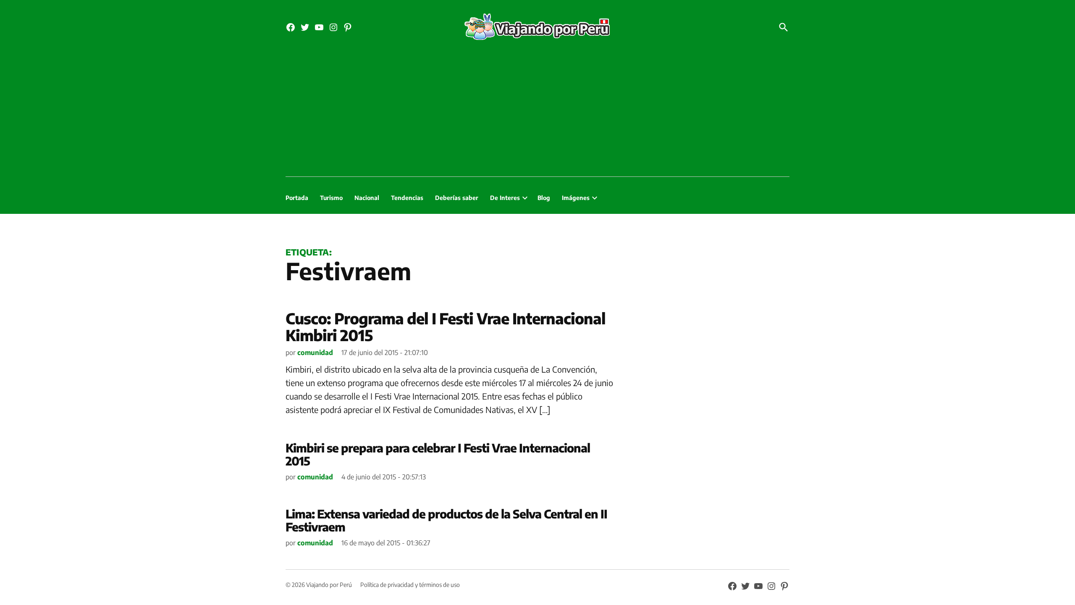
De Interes (505, 197)
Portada (297, 197)
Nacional (366, 197)
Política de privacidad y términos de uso (410, 584)
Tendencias (407, 197)
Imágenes (576, 197)
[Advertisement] (537, 113)
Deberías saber (456, 197)
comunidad (315, 352)
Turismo (331, 197)
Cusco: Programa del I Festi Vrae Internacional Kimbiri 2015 (446, 327)
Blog (544, 197)
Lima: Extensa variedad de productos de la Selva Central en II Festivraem (446, 520)
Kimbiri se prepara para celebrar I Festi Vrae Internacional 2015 (438, 454)
